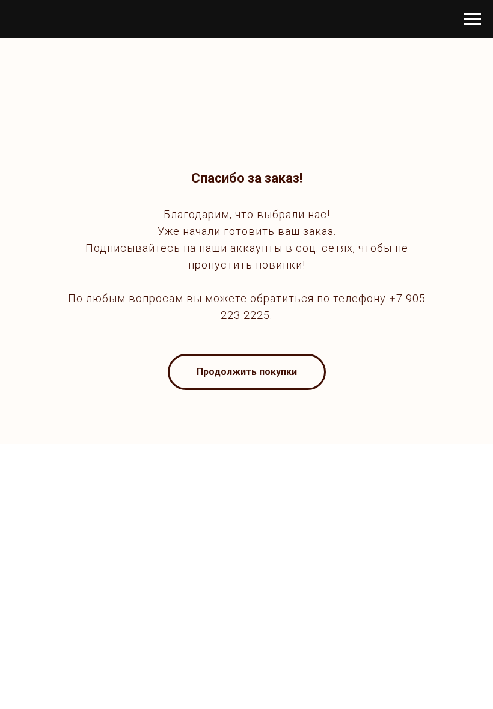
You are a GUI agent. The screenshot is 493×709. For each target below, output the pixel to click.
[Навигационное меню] (472, 19)
